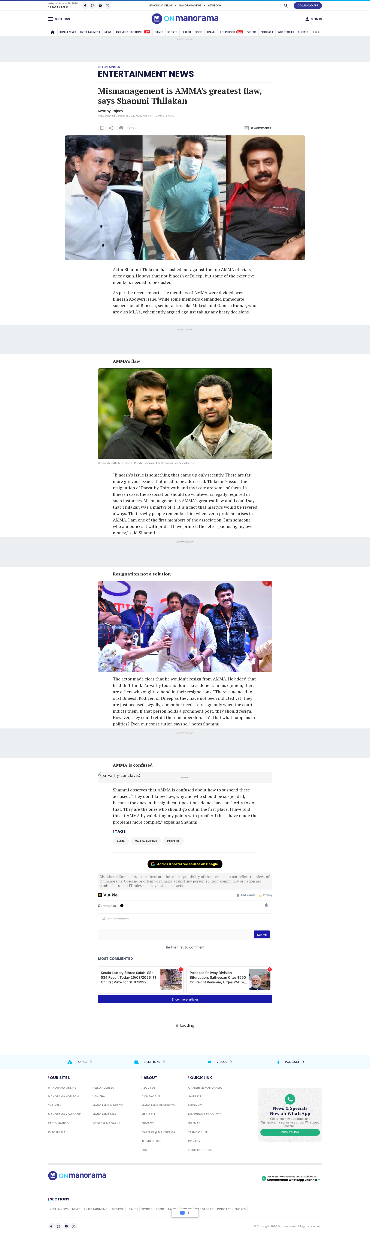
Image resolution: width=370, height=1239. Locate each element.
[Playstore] (216, 1178)
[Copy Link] (131, 128)
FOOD (198, 32)
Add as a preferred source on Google (187, 864)
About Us (148, 1088)
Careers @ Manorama (158, 1132)
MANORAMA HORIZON (63, 1096)
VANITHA (98, 1096)
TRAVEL (211, 32)
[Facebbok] (51, 1226)
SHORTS (303, 32)
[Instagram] (93, 5)
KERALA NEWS (68, 32)
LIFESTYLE (117, 1209)
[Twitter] (107, 5)
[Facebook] (85, 5)
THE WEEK (54, 1105)
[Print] (121, 128)
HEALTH (186, 32)
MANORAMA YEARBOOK (64, 1114)
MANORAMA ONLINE (161, 5)
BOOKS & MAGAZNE (106, 1123)
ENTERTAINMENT (90, 32)
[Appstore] (246, 1178)
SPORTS (172, 32)
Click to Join (290, 1132)
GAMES (159, 32)
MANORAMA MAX (104, 1114)
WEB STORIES (286, 32)
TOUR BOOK (231, 32)
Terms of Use (151, 1141)
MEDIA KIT (148, 1114)
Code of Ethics (200, 1150)
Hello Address (103, 1088)
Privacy (148, 1123)
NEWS (108, 32)
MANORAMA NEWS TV (107, 1105)
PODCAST (267, 32)
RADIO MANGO (58, 1123)
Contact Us (151, 1096)
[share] (111, 128)
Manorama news (190, 5)
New (147, 31)
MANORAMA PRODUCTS (158, 1105)
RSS (144, 1150)
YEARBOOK (214, 5)
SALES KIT (194, 1096)
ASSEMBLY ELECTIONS (132, 32)
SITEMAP (194, 1123)
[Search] (286, 5)
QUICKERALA (57, 1132)
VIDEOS (252, 32)
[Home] (53, 32)
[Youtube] (100, 5)
